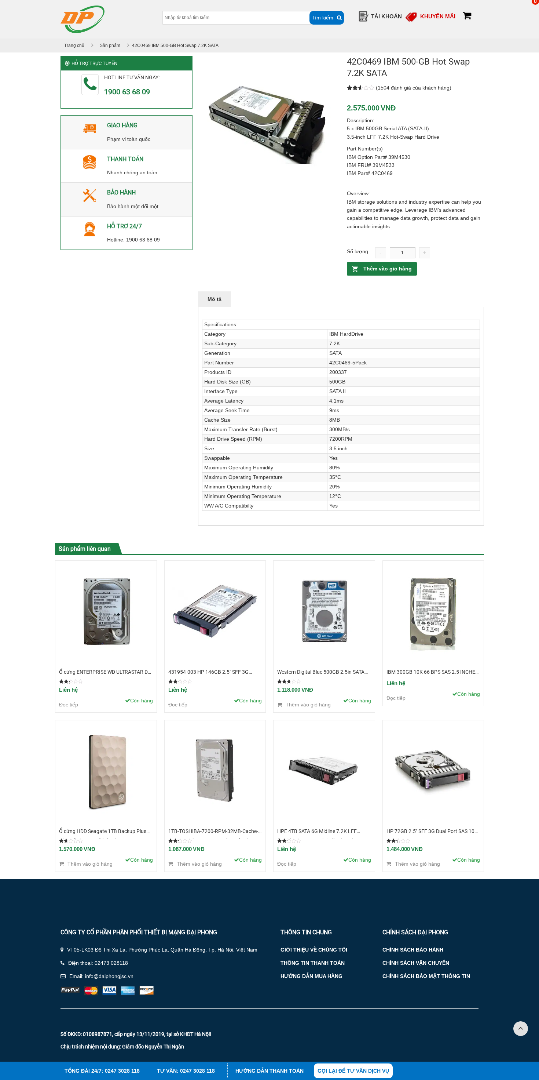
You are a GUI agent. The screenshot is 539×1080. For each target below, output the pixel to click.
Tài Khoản (386, 16)
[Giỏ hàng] (467, 16)
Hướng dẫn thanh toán (269, 1071)
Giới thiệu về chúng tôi (313, 950)
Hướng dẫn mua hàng (311, 976)
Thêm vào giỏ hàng (387, 269)
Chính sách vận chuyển (415, 963)
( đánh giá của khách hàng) (413, 88)
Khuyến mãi (437, 16)
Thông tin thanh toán (312, 963)
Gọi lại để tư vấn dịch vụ (353, 1071)
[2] (266, 124)
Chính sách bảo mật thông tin (426, 976)
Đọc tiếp (68, 704)
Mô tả (214, 299)
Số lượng (357, 251)
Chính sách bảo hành (412, 950)
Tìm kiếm (322, 18)
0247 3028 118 (122, 1071)
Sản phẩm (110, 45)
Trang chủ (74, 45)
